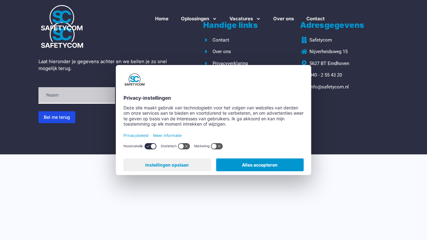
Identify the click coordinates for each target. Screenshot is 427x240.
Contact (315, 19)
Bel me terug (57, 117)
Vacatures (241, 19)
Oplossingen (195, 19)
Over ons (283, 19)
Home (161, 19)
